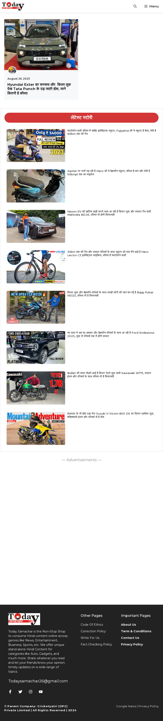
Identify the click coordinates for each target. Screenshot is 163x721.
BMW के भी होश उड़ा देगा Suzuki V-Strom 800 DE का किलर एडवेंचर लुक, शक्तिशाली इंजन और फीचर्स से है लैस (110, 415)
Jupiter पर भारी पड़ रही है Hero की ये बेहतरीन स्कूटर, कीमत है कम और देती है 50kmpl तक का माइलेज (108, 172)
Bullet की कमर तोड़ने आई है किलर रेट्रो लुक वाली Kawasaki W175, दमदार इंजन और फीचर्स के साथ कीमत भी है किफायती (109, 374)
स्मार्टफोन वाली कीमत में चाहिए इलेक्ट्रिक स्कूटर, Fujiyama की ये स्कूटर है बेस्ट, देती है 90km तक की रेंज (111, 132)
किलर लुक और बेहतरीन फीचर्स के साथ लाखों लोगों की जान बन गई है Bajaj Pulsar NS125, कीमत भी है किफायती (110, 294)
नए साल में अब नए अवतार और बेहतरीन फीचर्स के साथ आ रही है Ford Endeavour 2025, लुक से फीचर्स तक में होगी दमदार (111, 334)
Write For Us (90, 638)
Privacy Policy (148, 706)
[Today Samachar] (13, 6)
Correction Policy (93, 631)
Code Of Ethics (92, 625)
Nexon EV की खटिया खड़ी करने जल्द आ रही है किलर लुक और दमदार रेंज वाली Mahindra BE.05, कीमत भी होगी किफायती (109, 213)
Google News (126, 706)
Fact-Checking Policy (96, 644)
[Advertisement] (81, 532)
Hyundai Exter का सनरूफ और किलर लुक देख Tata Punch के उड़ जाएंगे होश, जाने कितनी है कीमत (39, 88)
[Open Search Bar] (135, 6)
